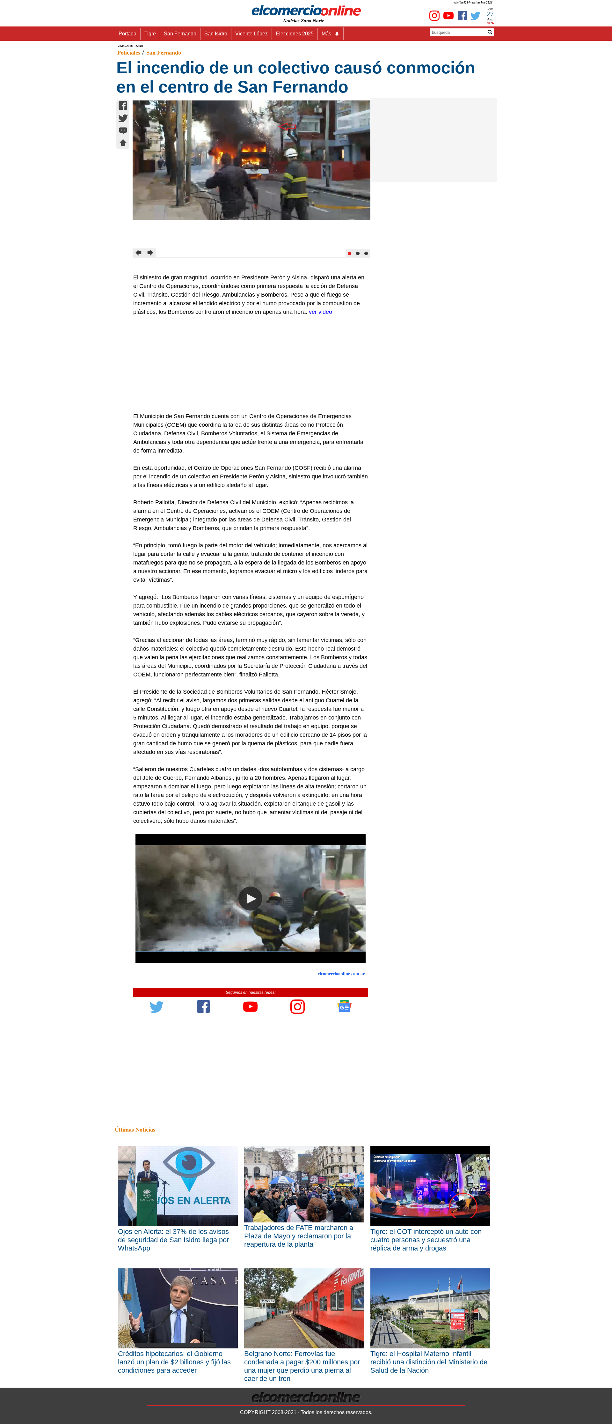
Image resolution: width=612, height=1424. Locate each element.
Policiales (128, 52)
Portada (127, 33)
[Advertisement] (247, 364)
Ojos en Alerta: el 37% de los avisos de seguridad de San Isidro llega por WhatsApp (173, 1240)
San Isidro (215, 33)
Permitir (356, 36)
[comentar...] (123, 131)
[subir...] (123, 143)
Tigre (150, 33)
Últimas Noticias (135, 1129)
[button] (250, 899)
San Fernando (180, 33)
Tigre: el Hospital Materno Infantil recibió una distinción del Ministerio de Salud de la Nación (428, 1362)
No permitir (324, 36)
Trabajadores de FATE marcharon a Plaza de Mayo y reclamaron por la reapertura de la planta (298, 1236)
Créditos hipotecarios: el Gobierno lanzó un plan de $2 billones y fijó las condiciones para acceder (174, 1362)
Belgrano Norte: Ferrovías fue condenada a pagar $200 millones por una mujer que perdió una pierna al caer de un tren (302, 1366)
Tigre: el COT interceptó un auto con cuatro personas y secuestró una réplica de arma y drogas (426, 1240)
